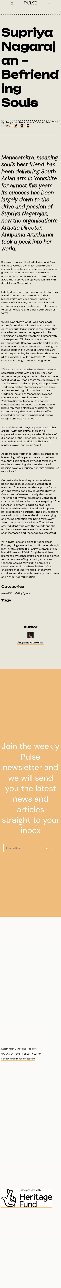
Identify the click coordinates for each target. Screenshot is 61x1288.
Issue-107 (6, 593)
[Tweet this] (15, 126)
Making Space (22, 593)
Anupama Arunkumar (18, 122)
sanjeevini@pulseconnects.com (18, 1058)
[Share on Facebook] (22, 126)
